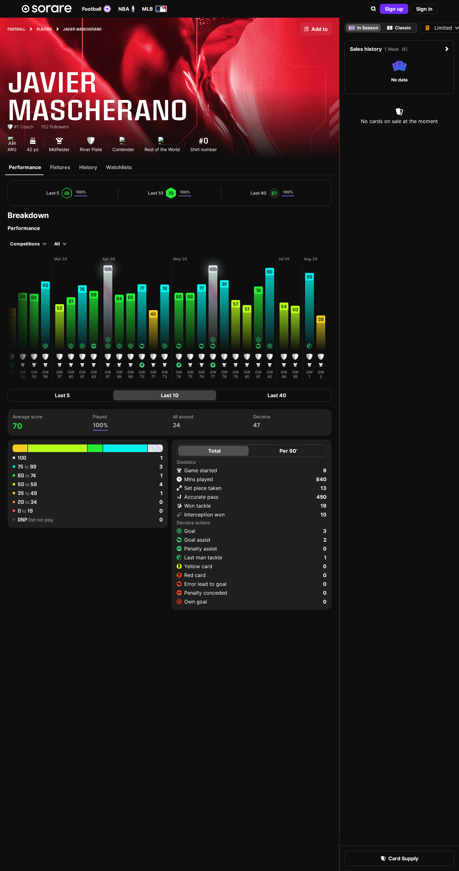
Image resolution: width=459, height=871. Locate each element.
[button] (373, 9)
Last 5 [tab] (62, 395)
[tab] (399, 27)
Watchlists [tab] (119, 167)
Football (91, 9)
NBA (123, 9)
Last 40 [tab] (277, 395)
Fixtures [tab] (60, 167)
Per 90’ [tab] (288, 451)
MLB (147, 9)
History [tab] (88, 167)
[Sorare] (46, 9)
